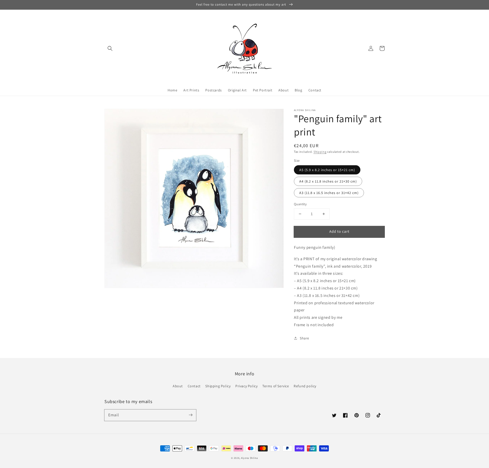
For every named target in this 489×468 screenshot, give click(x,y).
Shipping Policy (217, 386)
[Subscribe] (190, 415)
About (178, 386)
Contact (194, 386)
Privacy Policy (246, 386)
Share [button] (304, 338)
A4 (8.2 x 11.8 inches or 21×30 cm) (328, 181)
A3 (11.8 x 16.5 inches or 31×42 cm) (329, 192)
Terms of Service (275, 386)
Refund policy (305, 386)
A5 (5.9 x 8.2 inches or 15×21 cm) (327, 170)
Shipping (320, 152)
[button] (110, 48)
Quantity (300, 204)
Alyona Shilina (249, 458)
